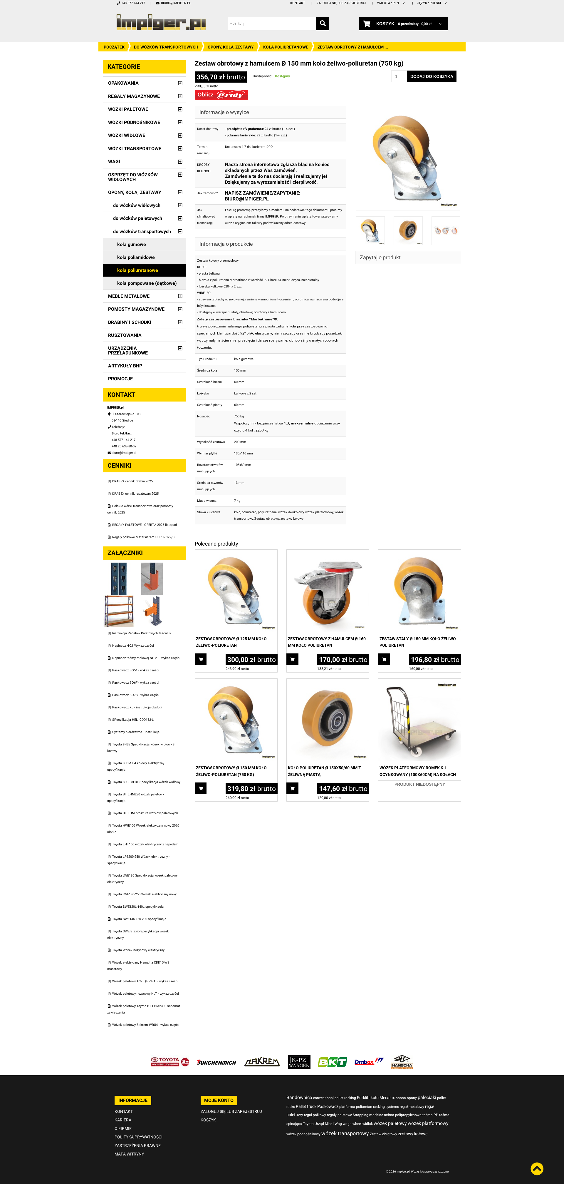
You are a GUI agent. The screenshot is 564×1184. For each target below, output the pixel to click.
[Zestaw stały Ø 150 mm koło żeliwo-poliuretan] (419, 553)
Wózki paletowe (128, 109)
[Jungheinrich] (216, 1058)
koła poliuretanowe (285, 47)
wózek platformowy (319, 512)
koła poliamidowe (136, 257)
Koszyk (208, 1120)
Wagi (114, 161)
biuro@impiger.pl (176, 3)
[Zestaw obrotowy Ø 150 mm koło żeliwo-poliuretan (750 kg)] (236, 682)
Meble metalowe (129, 296)
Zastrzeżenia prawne (138, 1145)
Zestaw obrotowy (266, 519)
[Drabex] (369, 1058)
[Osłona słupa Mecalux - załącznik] (152, 566)
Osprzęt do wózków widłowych (133, 177)
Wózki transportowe (134, 148)
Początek (114, 47)
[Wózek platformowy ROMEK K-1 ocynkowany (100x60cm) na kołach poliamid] (419, 682)
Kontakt (297, 3)
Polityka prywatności (138, 1137)
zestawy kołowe (292, 519)
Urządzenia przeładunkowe (128, 350)
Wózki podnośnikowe (134, 122)
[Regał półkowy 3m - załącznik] (119, 598)
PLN (388, 3)
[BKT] (332, 1058)
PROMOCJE (120, 379)
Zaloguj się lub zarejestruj (341, 3)
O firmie (123, 1128)
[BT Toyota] (170, 1058)
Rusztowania (125, 335)
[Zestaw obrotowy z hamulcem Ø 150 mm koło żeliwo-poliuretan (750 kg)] (408, 109)
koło (237, 512)
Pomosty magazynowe (136, 309)
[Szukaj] (322, 23)
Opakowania (123, 83)
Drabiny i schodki (129, 322)
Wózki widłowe (126, 135)
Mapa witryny (129, 1154)
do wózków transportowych (166, 47)
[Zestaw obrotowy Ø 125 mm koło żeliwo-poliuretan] (236, 553)
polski (429, 3)
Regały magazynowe (134, 96)
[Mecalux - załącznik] (119, 566)
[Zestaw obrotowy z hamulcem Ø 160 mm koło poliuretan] (328, 553)
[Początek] (161, 22)
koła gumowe (131, 244)
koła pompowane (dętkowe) (147, 283)
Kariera (123, 1120)
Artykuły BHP (125, 366)
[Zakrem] (262, 1058)
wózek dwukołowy (291, 512)
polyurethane (267, 512)
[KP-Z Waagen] (299, 1058)
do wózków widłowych (136, 205)
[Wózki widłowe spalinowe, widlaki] (402, 1058)
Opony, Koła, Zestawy (231, 47)
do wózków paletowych (137, 218)
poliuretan (249, 512)
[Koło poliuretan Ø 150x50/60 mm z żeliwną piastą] (328, 682)
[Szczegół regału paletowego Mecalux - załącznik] (152, 598)
